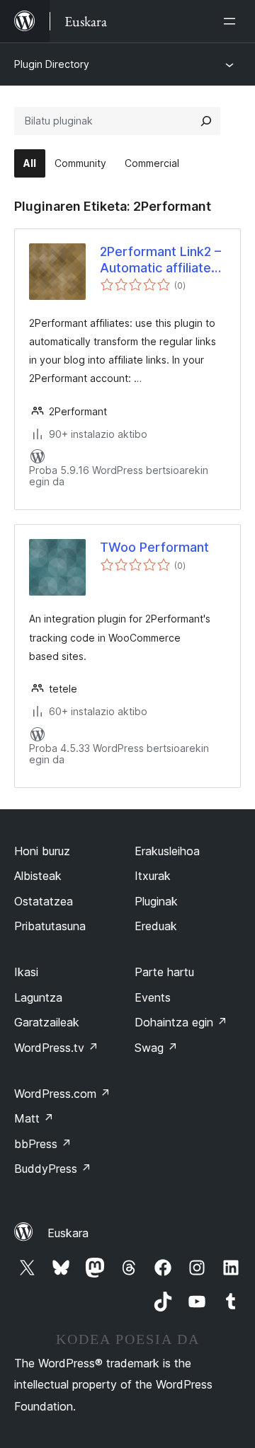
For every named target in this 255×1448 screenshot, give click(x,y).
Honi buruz (42, 851)
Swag (156, 1048)
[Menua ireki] (232, 21)
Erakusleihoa (167, 851)
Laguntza (38, 997)
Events (153, 997)
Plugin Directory (51, 64)
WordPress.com (62, 1094)
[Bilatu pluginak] (206, 121)
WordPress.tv (56, 1048)
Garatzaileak (46, 1022)
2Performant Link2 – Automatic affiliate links (160, 260)
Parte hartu (164, 972)
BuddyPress (52, 1169)
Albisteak (38, 876)
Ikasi (26, 972)
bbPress (43, 1144)
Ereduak (156, 926)
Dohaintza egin (181, 1022)
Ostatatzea (43, 901)
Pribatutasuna (50, 926)
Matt (34, 1118)
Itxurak (153, 876)
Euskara (68, 1233)
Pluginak (156, 901)
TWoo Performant (154, 547)
